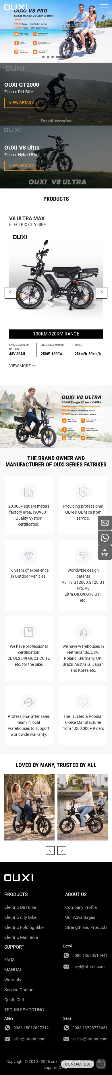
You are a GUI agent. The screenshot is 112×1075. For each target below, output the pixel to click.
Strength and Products (86, 927)
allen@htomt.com (29, 1039)
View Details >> (24, 102)
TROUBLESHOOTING (24, 1009)
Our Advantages (80, 917)
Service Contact (19, 989)
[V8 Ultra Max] (56, 278)
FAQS (9, 959)
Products (16, 894)
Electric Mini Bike (21, 937)
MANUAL (13, 969)
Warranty (12, 979)
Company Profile (81, 907)
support (14, 947)
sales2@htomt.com (89, 1039)
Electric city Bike (20, 917)
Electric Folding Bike (24, 927)
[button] (101, 293)
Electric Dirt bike (20, 907)
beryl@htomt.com (88, 966)
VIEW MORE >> (22, 365)
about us (76, 894)
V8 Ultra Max (27, 218)
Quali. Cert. (15, 999)
